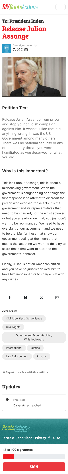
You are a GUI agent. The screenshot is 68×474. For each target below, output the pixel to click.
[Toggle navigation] (60, 7)
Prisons (42, 356)
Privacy (40, 438)
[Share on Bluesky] (26, 297)
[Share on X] (42, 297)
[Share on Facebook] (10, 297)
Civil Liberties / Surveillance (24, 318)
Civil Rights (13, 327)
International (14, 348)
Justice (35, 348)
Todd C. (18, 49)
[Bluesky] (58, 438)
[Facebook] (49, 438)
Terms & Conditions (17, 438)
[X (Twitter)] (53, 438)
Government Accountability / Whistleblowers (34, 337)
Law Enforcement (17, 356)
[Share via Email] (58, 297)
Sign (34, 466)
